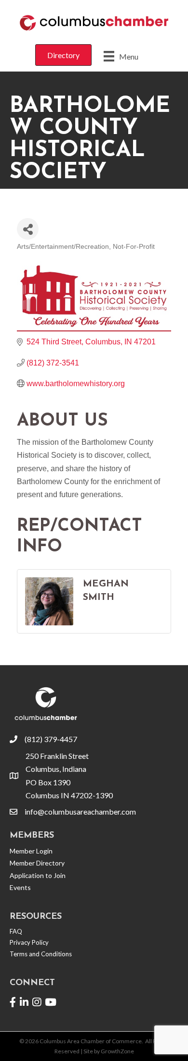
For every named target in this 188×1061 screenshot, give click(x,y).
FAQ (16, 931)
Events (20, 887)
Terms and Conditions (41, 954)
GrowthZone (117, 1051)
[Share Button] (28, 229)
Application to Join (38, 875)
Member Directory (37, 863)
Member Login (31, 851)
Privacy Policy (29, 942)
